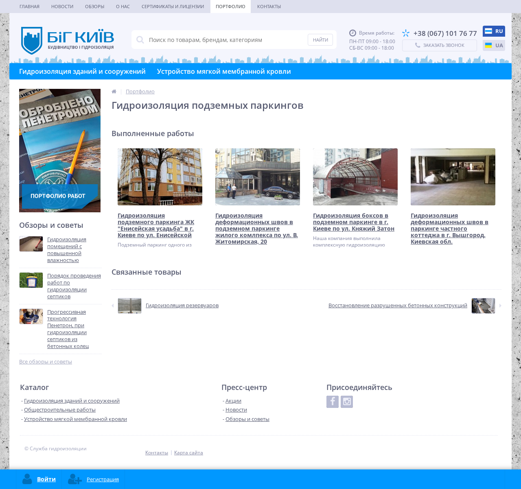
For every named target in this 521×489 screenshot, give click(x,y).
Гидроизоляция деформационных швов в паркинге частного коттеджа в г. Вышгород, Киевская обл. (449, 228)
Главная (29, 6)
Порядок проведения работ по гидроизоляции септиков (74, 286)
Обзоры (94, 6)
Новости (62, 6)
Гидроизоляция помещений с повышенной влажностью (66, 250)
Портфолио (230, 6)
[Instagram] (347, 402)
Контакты (269, 6)
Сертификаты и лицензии (173, 6)
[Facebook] (332, 402)
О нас (123, 6)
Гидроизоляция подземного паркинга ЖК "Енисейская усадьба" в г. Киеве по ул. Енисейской (156, 225)
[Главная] (114, 91)
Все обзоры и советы (45, 361)
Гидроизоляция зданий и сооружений (82, 71)
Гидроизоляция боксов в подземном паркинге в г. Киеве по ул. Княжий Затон (353, 222)
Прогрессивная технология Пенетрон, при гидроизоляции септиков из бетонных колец (68, 329)
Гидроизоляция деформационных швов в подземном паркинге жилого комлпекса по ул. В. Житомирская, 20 (256, 228)
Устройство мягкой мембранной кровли (224, 71)
